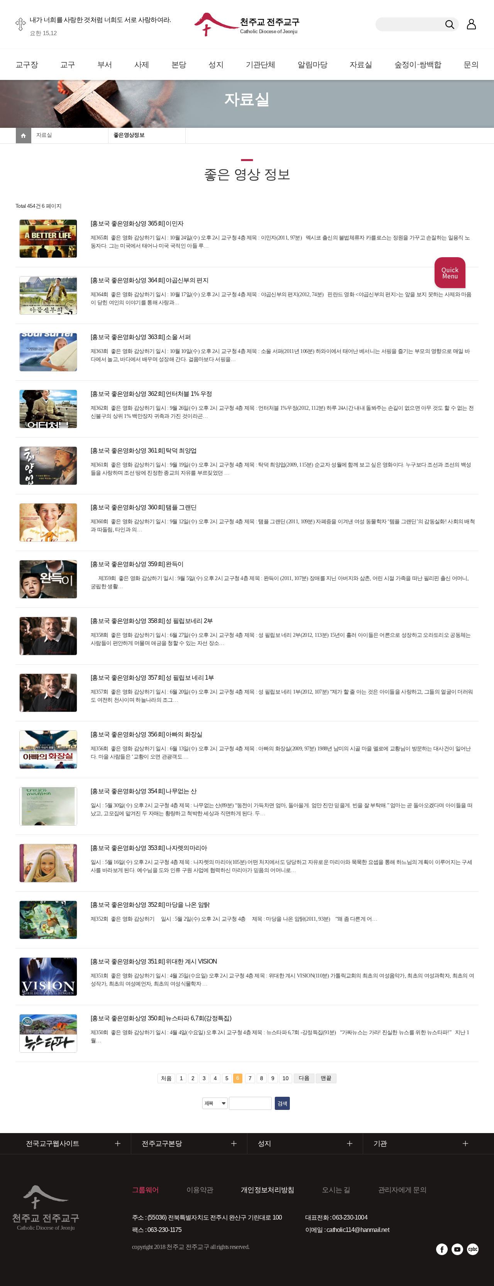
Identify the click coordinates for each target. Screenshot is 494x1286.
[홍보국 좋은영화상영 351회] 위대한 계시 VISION (154, 961)
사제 (141, 64)
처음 (166, 1078)
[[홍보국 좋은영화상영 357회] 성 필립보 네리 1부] (50, 693)
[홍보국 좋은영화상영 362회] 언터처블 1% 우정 (151, 393)
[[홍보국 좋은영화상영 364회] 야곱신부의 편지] (50, 295)
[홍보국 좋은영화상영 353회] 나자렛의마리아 (149, 848)
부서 (104, 64)
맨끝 (326, 1078)
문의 (471, 64)
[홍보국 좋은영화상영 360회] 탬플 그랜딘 (143, 507)
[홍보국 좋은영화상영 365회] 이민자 (137, 223)
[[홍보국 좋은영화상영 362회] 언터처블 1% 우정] (50, 409)
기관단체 (261, 64)
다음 (304, 1078)
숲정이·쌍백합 (418, 64)
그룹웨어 (145, 1190)
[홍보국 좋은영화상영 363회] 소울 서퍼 (141, 337)
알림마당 (312, 64)
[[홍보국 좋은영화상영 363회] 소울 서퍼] (50, 352)
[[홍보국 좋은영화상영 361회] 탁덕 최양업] (50, 465)
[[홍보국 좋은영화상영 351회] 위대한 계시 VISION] (50, 976)
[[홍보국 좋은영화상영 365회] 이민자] (50, 238)
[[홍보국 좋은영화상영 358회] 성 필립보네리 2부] (50, 636)
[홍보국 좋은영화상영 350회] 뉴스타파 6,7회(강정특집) (161, 1018)
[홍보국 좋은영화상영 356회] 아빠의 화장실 (147, 734)
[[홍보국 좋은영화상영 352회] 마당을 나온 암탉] (50, 920)
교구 (67, 64)
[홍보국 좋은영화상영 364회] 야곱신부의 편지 (149, 280)
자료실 (361, 64)
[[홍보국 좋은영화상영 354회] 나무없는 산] (50, 806)
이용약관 (199, 1190)
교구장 (26, 64)
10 (286, 1078)
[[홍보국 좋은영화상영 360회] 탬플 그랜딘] (50, 522)
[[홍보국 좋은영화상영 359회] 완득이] (50, 579)
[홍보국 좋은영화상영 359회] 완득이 (137, 564)
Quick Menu (450, 272)
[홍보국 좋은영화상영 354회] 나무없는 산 (143, 791)
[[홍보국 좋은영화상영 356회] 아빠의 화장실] (50, 749)
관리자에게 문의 (402, 1190)
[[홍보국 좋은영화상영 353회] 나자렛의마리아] (50, 863)
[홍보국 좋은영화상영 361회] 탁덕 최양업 (143, 450)
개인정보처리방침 (267, 1190)
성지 (215, 64)
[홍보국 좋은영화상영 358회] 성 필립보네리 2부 (152, 621)
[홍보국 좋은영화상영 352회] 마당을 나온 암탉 (150, 904)
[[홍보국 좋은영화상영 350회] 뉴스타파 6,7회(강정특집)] (50, 1033)
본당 (178, 64)
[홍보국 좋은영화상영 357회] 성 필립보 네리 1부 (152, 677)
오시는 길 (336, 1190)
